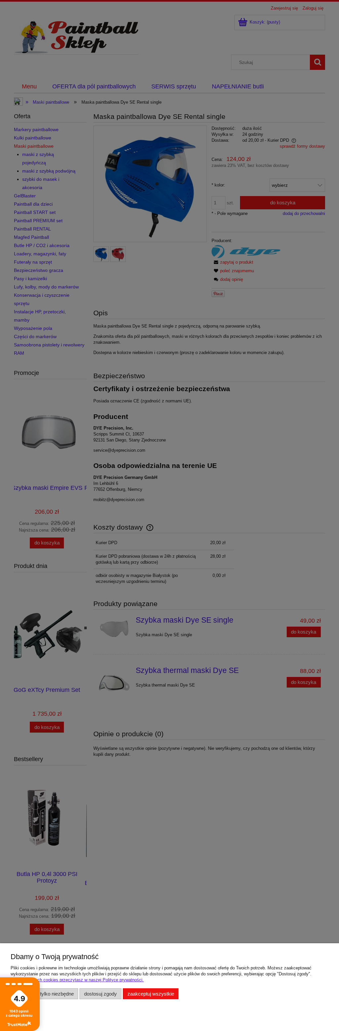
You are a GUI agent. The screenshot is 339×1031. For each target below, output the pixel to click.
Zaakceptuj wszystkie (150, 994)
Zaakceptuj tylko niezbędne (44, 994)
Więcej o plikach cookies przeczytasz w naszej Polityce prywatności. (77, 979)
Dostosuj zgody (100, 994)
